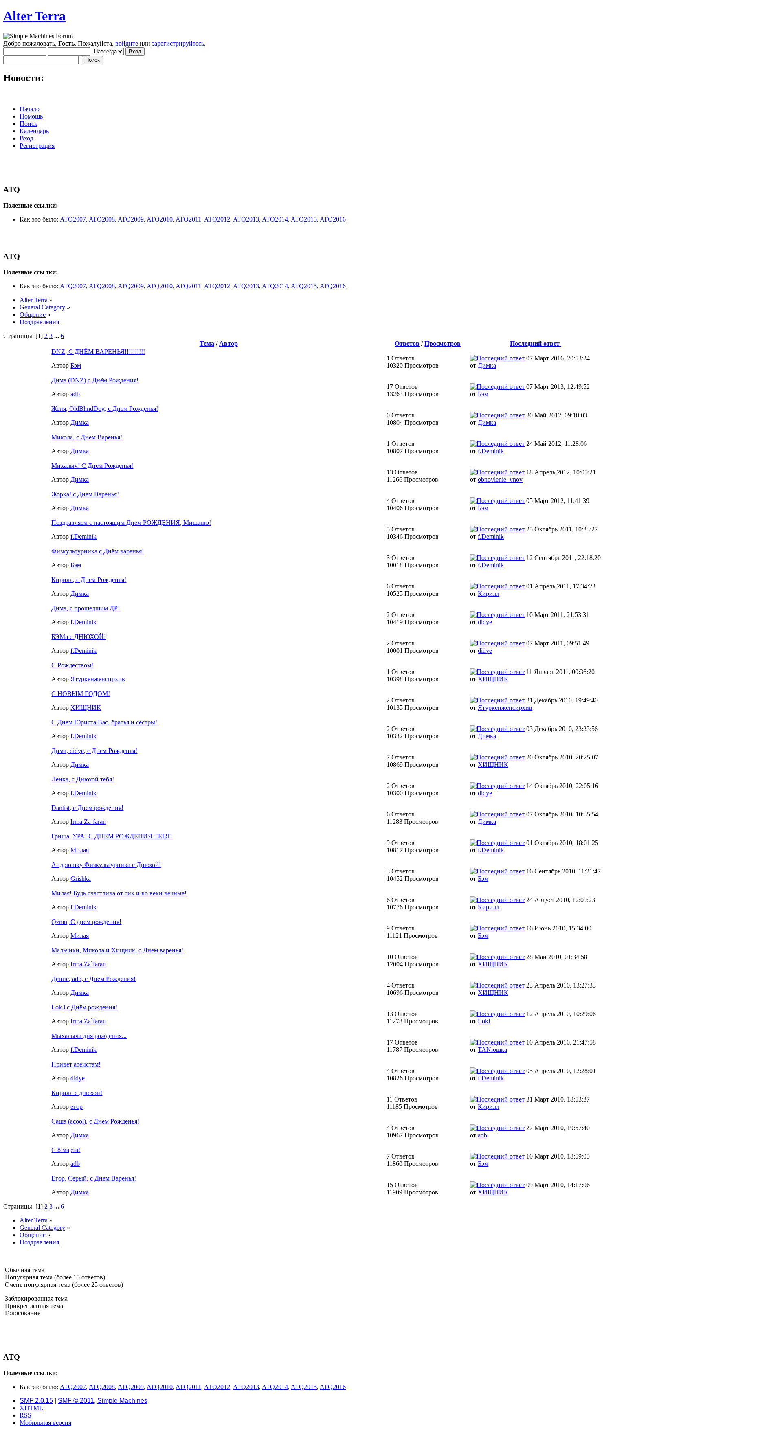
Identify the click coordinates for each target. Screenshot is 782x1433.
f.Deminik (491, 451)
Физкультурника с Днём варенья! (97, 551)
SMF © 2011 (76, 1400)
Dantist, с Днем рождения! (87, 807)
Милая (79, 850)
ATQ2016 (333, 219)
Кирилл (488, 593)
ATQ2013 (246, 219)
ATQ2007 (73, 219)
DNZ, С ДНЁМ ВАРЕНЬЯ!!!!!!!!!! (98, 351)
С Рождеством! (72, 665)
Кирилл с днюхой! (76, 1092)
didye (485, 622)
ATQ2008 (102, 219)
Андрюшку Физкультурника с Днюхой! (106, 864)
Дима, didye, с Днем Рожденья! (94, 750)
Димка (487, 365)
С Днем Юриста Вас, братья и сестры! (104, 722)
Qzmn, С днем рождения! (86, 921)
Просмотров (442, 343)
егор (76, 1106)
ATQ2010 (160, 219)
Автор (228, 343)
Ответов (407, 343)
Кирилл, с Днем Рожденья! (88, 579)
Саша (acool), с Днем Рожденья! (95, 1121)
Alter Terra (34, 16)
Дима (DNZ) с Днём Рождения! (94, 380)
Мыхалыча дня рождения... (89, 1035)
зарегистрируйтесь (178, 43)
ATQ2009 (131, 219)
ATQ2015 (304, 219)
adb (75, 394)
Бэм (75, 365)
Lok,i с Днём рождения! (84, 1007)
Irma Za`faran (88, 821)
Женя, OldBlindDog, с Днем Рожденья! (104, 408)
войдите (126, 43)
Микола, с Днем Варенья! (86, 437)
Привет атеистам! (76, 1064)
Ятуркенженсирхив (97, 679)
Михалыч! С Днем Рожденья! (92, 465)
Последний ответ (535, 343)
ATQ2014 (275, 219)
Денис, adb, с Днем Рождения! (93, 978)
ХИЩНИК (493, 679)
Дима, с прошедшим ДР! (85, 608)
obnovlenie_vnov (500, 479)
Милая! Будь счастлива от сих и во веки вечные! (119, 893)
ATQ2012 (217, 219)
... (57, 335)
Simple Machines (122, 1400)
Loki (484, 1021)
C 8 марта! (65, 1149)
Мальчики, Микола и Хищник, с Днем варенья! (117, 950)
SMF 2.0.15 (36, 1400)
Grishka (80, 878)
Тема (207, 343)
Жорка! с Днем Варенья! (85, 494)
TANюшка (492, 1049)
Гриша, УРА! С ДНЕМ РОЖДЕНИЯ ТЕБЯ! (111, 836)
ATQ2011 (188, 219)
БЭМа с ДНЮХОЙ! (78, 636)
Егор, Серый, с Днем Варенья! (93, 1178)
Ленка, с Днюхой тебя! (82, 779)
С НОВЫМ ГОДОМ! (80, 693)
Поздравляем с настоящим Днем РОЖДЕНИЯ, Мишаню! (131, 522)
